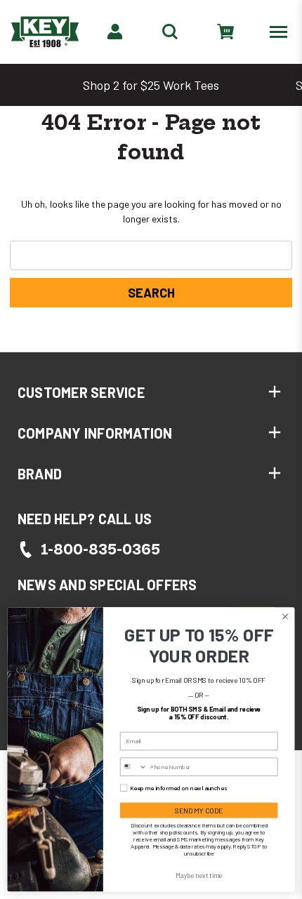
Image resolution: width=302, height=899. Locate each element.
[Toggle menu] (281, 31)
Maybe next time (199, 875)
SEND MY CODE (199, 810)
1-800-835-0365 (100, 549)
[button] (151, 392)
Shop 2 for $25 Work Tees (151, 85)
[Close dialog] (285, 616)
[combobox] (133, 766)
